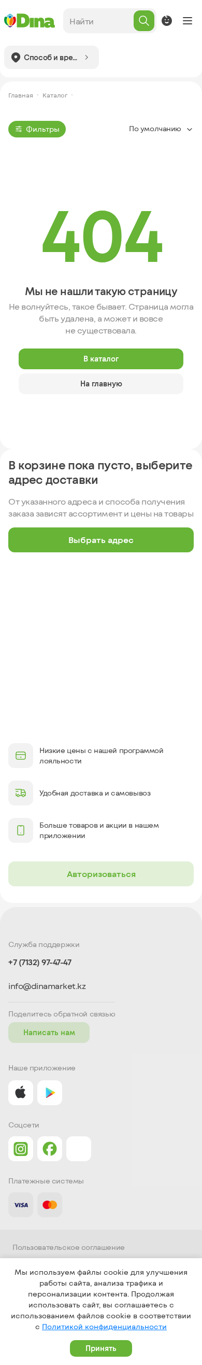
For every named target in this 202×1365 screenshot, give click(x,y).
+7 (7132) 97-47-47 (39, 962)
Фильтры (43, 128)
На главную (101, 383)
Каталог (54, 95)
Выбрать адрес (101, 540)
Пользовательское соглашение (68, 1247)
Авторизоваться (101, 874)
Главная (20, 95)
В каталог (101, 358)
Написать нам (49, 1032)
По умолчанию (155, 128)
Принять (101, 1348)
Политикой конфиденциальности (104, 1326)
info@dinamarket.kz (46, 986)
